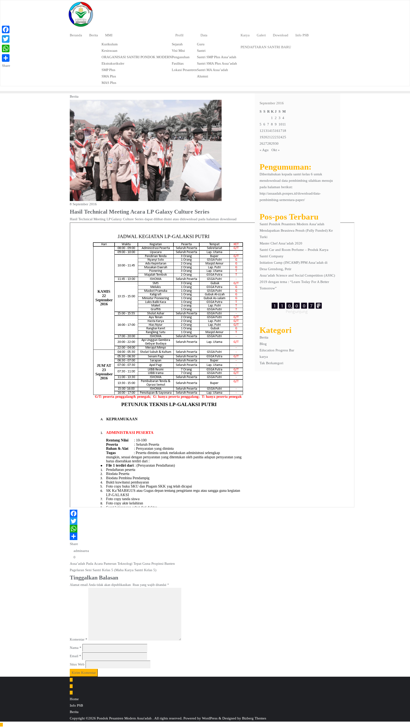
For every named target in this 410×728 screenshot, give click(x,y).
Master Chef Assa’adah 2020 (281, 243)
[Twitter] (159, 521)
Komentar (78, 639)
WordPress (210, 718)
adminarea (81, 551)
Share (74, 544)
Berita (264, 337)
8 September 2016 (83, 204)
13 (265, 131)
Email (75, 656)
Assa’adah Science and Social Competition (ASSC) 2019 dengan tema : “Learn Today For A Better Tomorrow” (297, 281)
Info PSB (76, 705)
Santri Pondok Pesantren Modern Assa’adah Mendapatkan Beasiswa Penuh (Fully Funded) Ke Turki (296, 230)
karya (264, 357)
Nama (75, 648)
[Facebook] (159, 513)
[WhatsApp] (159, 528)
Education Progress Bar (277, 350)
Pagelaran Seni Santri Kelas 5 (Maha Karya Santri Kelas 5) (113, 570)
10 (280, 124)
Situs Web (77, 664)
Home (74, 699)
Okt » (275, 150)
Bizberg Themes (254, 718)
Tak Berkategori (271, 363)
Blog (263, 344)
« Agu (264, 150)
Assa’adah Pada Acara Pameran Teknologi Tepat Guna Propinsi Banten (122, 563)
